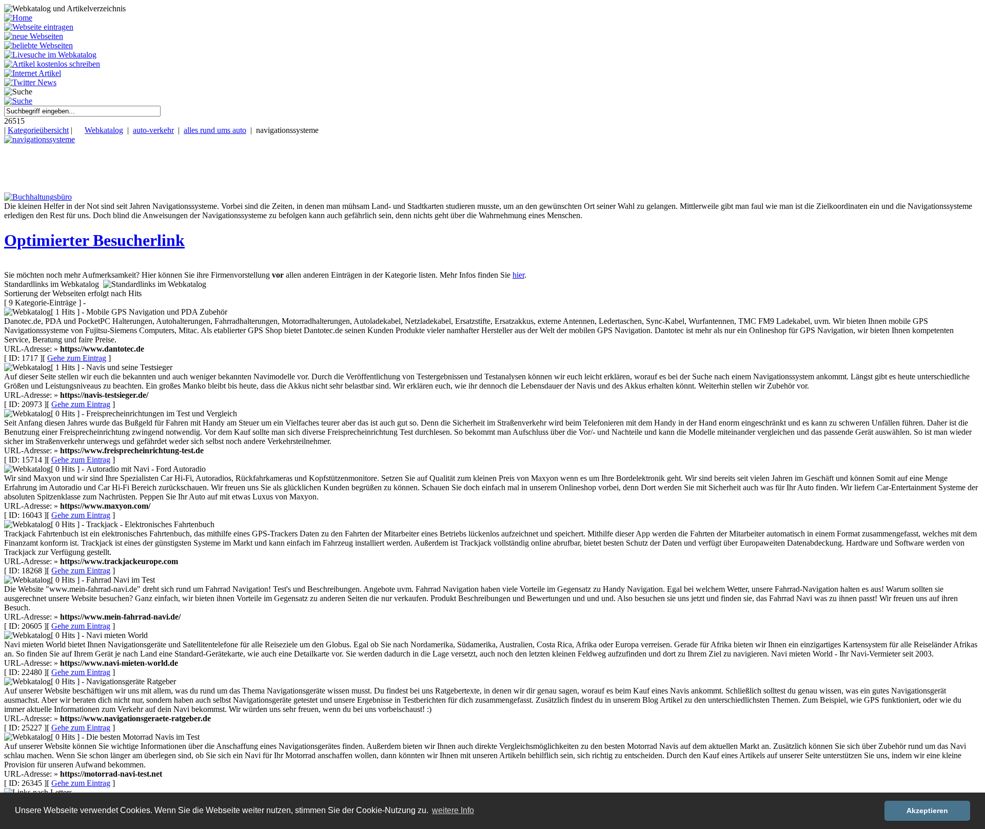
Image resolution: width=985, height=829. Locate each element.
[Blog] (32, 73)
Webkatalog (104, 130)
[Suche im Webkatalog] (18, 101)
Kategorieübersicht (38, 130)
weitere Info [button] (453, 810)
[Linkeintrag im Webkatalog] (38, 27)
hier (518, 275)
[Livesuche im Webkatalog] (50, 54)
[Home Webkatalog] (18, 17)
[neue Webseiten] (33, 36)
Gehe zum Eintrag (76, 358)
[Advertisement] (186, 167)
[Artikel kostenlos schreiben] (52, 64)
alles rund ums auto (215, 130)
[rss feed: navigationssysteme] (39, 139)
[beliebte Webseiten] (38, 45)
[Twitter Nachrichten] (30, 82)
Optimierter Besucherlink (94, 240)
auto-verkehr (153, 130)
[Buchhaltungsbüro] (38, 196)
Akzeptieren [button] (927, 810)
